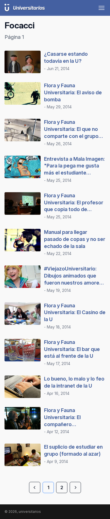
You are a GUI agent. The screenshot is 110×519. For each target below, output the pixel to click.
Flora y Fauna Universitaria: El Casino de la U (74, 313)
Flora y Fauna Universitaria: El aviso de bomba (73, 92)
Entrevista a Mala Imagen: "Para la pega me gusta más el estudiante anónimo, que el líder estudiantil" (74, 173)
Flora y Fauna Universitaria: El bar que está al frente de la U (72, 349)
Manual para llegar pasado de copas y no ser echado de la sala (74, 239)
